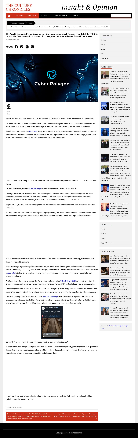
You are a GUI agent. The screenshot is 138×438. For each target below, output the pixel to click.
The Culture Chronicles (19, 7)
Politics (32, 16)
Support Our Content (107, 243)
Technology (61, 16)
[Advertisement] (52, 159)
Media (75, 16)
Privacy (103, 238)
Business (45, 16)
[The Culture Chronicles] (9, 15)
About (103, 229)
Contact (103, 233)
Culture (19, 16)
